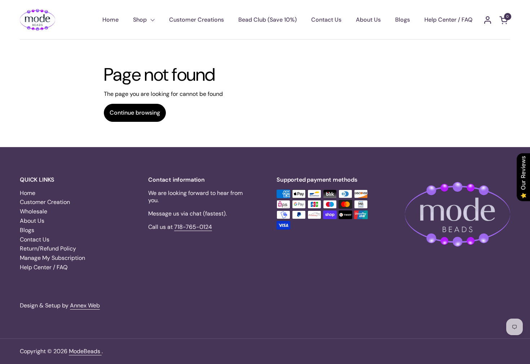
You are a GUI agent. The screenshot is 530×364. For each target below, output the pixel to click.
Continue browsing (135, 112)
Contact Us (34, 239)
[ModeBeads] (37, 20)
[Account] (487, 20)
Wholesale (33, 211)
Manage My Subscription (52, 258)
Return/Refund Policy (48, 248)
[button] (504, 20)
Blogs (27, 230)
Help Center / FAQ (43, 267)
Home (27, 193)
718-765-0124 (193, 227)
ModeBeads (85, 351)
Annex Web (85, 305)
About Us (32, 221)
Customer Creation (45, 202)
